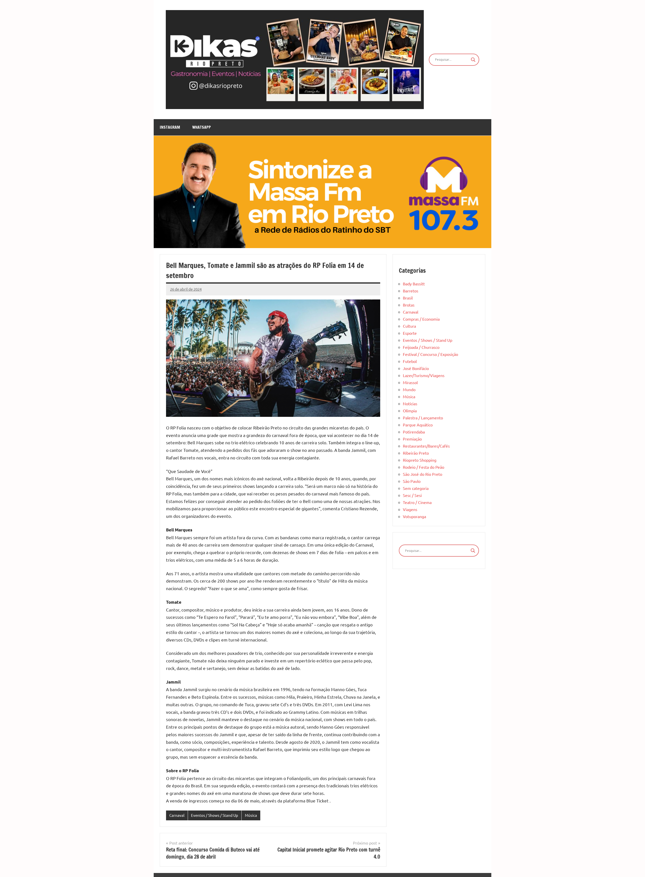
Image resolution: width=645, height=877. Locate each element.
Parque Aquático (418, 424)
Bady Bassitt (414, 283)
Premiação (412, 438)
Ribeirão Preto (416, 452)
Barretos (410, 290)
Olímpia (410, 410)
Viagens (410, 509)
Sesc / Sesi (412, 495)
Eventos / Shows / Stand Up (214, 815)
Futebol (410, 361)
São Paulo (412, 481)
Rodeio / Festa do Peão (423, 466)
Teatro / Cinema (417, 502)
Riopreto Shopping (419, 459)
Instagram (170, 127)
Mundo (409, 389)
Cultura (409, 325)
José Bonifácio (416, 368)
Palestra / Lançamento (423, 417)
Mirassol (410, 382)
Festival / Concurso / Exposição (430, 354)
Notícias (410, 403)
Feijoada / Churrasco (421, 347)
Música (251, 815)
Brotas (408, 304)
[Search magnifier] (473, 59)
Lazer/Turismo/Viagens (423, 375)
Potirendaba (414, 431)
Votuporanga (414, 516)
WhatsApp (201, 127)
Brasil (408, 297)
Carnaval (176, 815)
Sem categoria (416, 488)
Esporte (410, 332)
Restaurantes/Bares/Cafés (426, 445)
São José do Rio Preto (422, 474)
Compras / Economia (421, 318)
